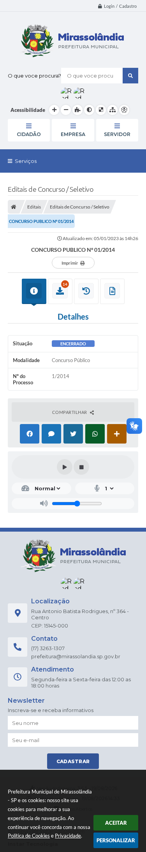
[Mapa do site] (112, 110)
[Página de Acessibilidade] (124, 110)
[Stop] (81, 467)
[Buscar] (130, 75)
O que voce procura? (34, 75)
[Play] (64, 467)
